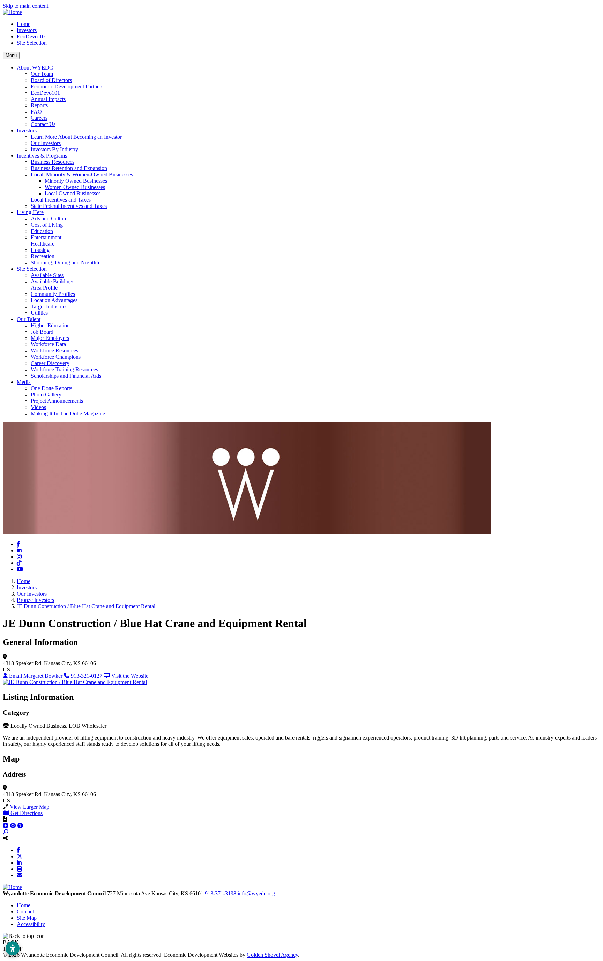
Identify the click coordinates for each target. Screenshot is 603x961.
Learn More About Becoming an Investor (76, 137)
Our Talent (28, 319)
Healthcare (42, 244)
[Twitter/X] (19, 856)
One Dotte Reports (51, 388)
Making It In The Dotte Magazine (68, 413)
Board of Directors (51, 80)
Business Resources (52, 162)
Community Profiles (53, 294)
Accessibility (31, 924)
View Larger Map (29, 807)
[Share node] (5, 838)
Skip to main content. (26, 6)
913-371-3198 (221, 893)
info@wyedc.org (256, 893)
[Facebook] (18, 850)
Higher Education (50, 325)
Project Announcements (57, 401)
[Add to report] (6, 826)
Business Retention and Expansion (69, 168)
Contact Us (43, 124)
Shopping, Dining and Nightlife (65, 262)
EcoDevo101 (45, 93)
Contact (25, 912)
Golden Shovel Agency (272, 955)
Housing (40, 250)
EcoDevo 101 (32, 36)
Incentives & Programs (42, 156)
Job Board (42, 332)
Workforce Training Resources (64, 369)
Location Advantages (54, 300)
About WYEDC (35, 68)
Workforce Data (48, 344)
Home (23, 24)
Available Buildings (52, 281)
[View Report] (13, 826)
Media (24, 382)
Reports (39, 105)
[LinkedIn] (19, 862)
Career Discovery (50, 363)
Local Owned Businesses (72, 193)
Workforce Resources (54, 351)
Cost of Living (47, 225)
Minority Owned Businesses (76, 181)
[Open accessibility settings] (13, 948)
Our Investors (46, 143)
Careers (39, 118)
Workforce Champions (56, 357)
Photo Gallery (46, 395)
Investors (27, 30)
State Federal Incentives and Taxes (69, 206)
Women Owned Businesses (75, 187)
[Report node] (5, 819)
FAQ (36, 112)
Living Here (30, 212)
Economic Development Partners (67, 86)
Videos (38, 407)
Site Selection (32, 43)
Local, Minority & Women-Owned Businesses (82, 174)
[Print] (19, 869)
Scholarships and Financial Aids (66, 376)
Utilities (39, 313)
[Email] (19, 875)
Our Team (42, 74)
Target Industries (49, 307)
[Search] (5, 832)
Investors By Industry (54, 149)
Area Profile (44, 288)
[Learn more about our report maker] (20, 826)
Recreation (42, 256)
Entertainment (46, 237)
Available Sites (47, 275)
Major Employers (50, 338)
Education (42, 231)
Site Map (27, 918)
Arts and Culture (49, 218)
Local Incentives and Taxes (61, 200)
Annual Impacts (48, 99)
